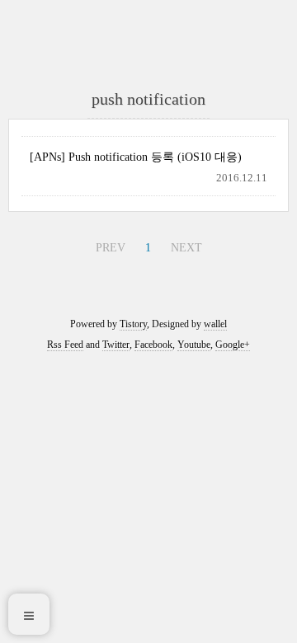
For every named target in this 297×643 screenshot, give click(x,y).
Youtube (193, 344)
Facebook (153, 344)
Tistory (133, 324)
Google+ (232, 344)
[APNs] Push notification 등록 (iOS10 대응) (136, 157)
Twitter (116, 344)
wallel (215, 324)
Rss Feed (65, 344)
